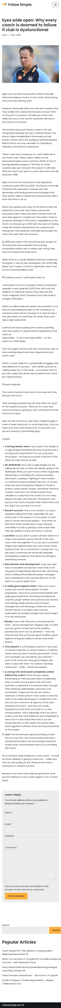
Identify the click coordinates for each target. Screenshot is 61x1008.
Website (9, 835)
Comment (11, 847)
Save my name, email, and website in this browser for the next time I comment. (27, 888)
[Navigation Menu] (55, 4)
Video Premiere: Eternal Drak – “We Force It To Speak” (30, 975)
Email (8, 824)
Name (9, 812)
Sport (4, 35)
